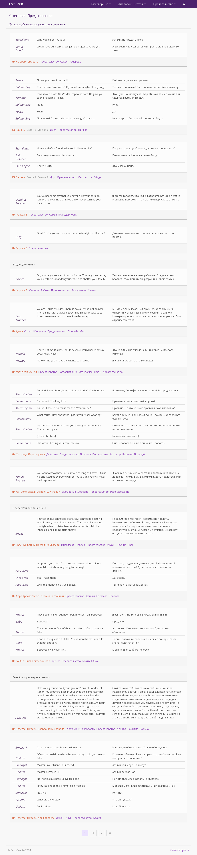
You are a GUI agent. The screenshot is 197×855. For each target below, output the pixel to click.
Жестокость (85, 177)
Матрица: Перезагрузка (30, 454)
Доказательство (113, 372)
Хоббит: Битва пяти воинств (33, 661)
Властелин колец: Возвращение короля (40, 729)
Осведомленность (90, 372)
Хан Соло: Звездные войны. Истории (38, 491)
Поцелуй (139, 454)
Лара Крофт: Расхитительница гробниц (40, 596)
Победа (80, 545)
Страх (69, 729)
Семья (53, 214)
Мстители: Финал (26, 372)
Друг (53, 177)
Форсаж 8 (21, 214)
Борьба (144, 729)
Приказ (82, 129)
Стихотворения (179, 850)
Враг (130, 545)
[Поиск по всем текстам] (184, 4)
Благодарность (67, 214)
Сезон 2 (31, 177)
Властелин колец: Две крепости (35, 818)
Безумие (127, 454)
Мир (82, 331)
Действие (52, 454)
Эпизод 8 (43, 177)
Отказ (28, 331)
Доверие (82, 491)
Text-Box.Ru (16, 4)
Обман (95, 661)
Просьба (73, 331)
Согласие (101, 596)
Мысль (111, 545)
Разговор (115, 454)
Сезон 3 (31, 129)
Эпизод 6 (43, 129)
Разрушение (79, 290)
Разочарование (119, 491)
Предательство (49, 61)
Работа (45, 290)
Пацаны (20, 129)
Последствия (100, 454)
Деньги (90, 596)
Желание (34, 290)
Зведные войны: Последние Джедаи (38, 545)
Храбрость (88, 729)
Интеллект (67, 545)
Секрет (64, 61)
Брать (86, 661)
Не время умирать (27, 61)
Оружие (121, 545)
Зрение (56, 661)
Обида (97, 177)
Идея (53, 129)
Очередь (75, 61)
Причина (85, 454)
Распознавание (68, 372)
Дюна (19, 331)
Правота (114, 596)
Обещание (39, 331)
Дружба (121, 729)
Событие (133, 729)
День (77, 729)
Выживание (69, 491)
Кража (97, 818)
